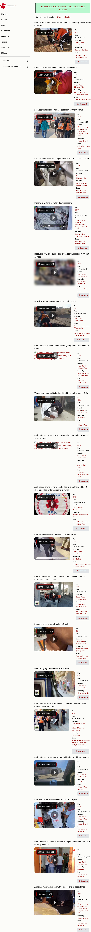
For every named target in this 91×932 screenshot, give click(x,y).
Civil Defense (86, 50)
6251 (79, 675)
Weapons (5, 47)
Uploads (4, 14)
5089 (79, 806)
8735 (79, 445)
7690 (77, 587)
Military (4, 53)
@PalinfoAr (81, 283)
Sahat (75, 514)
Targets (4, 42)
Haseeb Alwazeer (81, 185)
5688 (73, 713)
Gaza (77, 43)
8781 (79, 400)
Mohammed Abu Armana (81, 326)
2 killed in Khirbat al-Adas (82, 99)
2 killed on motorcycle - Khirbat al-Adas (83, 475)
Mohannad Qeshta (83, 373)
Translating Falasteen (82, 236)
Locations (5, 36)
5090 (79, 894)
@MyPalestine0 (82, 375)
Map (3, 25)
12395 (79, 117)
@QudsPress (83, 94)
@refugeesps (80, 651)
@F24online (81, 418)
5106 (79, 852)
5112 (78, 764)
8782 (79, 356)
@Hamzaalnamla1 (83, 693)
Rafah (82, 43)
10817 (77, 210)
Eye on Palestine (81, 183)
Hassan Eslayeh (82, 141)
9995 (75, 308)
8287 (74, 541)
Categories (5, 31)
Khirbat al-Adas (80, 45)
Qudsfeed (78, 50)
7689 (77, 631)
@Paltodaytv (77, 559)
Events (4, 20)
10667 (79, 264)
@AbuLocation (78, 328)
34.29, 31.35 (84, 127)
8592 (74, 497)
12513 (76, 75)
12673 (77, 32)
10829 (78, 165)
